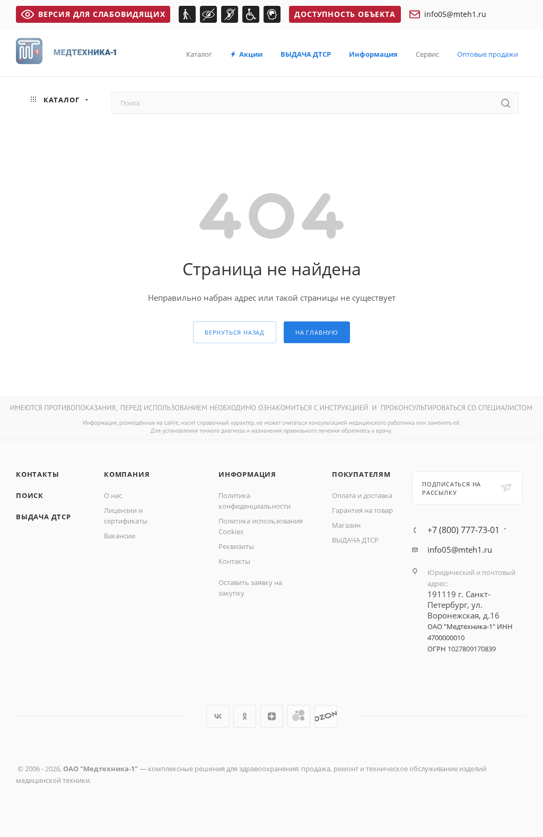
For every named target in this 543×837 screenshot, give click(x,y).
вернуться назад (235, 332)
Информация (247, 474)
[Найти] (506, 103)
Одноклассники (244, 716)
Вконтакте (217, 716)
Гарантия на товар (362, 510)
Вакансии (119, 535)
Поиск (29, 495)
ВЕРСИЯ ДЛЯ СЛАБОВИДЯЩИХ (101, 14)
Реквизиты (236, 546)
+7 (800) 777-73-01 (463, 530)
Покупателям (361, 474)
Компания (127, 474)
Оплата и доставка (362, 495)
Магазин (346, 525)
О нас (113, 495)
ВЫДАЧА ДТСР (43, 516)
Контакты (37, 474)
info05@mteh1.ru (455, 14)
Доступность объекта (344, 14)
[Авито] (298, 716)
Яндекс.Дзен (271, 716)
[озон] (325, 716)
